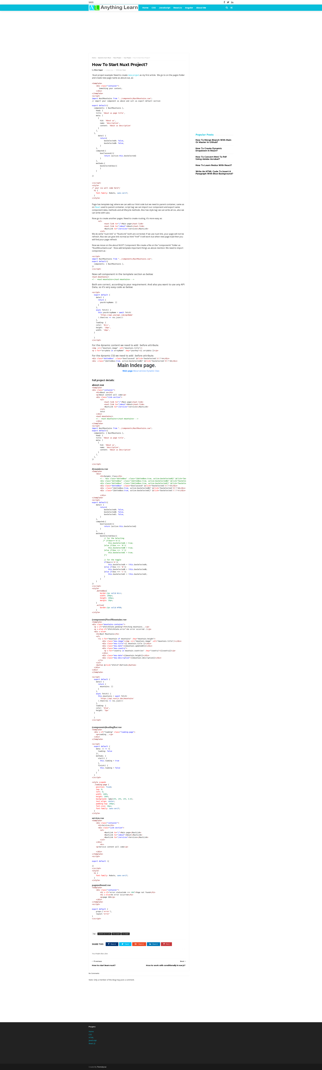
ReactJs (177, 7)
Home (145, 7)
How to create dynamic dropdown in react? (209, 149)
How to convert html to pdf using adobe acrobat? (211, 158)
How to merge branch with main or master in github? (213, 141)
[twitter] (228, 2)
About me (201, 7)
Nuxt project (117, 58)
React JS (92, 1043)
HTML (91, 1037)
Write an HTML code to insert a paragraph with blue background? (214, 172)
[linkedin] (232, 2)
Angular (189, 7)
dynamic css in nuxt (104, 58)
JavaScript (164, 7)
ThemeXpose (101, 1067)
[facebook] (224, 2)
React (98, 207)
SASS (91, 2)
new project (133, 75)
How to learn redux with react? (214, 165)
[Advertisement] (161, 30)
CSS (154, 7)
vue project (127, 58)
